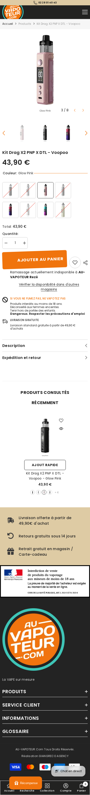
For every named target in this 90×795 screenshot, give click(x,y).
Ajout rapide (45, 465)
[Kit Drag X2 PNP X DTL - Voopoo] (45, 437)
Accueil (7, 24)
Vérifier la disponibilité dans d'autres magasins (49, 287)
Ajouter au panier (40, 259)
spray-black (32, 492)
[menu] (85, 12)
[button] (75, 110)
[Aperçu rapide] (61, 428)
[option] (45, 72)
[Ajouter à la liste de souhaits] (61, 420)
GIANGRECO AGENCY (53, 756)
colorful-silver (38, 492)
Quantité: (10, 233)
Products (24, 24)
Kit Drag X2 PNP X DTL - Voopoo (45, 476)
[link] (75, 262)
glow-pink (44, 492)
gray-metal (50, 492)
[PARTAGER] (84, 262)
